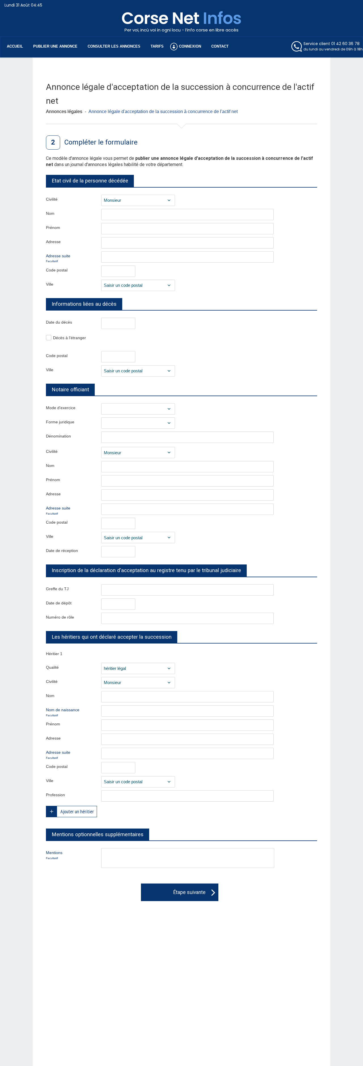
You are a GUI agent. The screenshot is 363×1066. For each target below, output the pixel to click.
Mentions (54, 855)
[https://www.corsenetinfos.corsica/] (181, 22)
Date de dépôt (58, 603)
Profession (55, 795)
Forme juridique (60, 422)
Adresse (53, 241)
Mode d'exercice (60, 407)
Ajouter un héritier (77, 811)
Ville (49, 284)
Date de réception (62, 550)
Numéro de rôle (60, 617)
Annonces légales (64, 111)
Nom (50, 213)
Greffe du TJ (57, 589)
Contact (220, 46)
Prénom (53, 227)
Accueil (15, 46)
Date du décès (59, 322)
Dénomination (58, 436)
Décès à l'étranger (69, 337)
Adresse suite (58, 258)
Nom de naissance (62, 712)
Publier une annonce (55, 46)
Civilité (52, 199)
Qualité (52, 667)
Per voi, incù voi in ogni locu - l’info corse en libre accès (181, 30)
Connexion (190, 46)
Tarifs (157, 46)
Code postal (56, 270)
